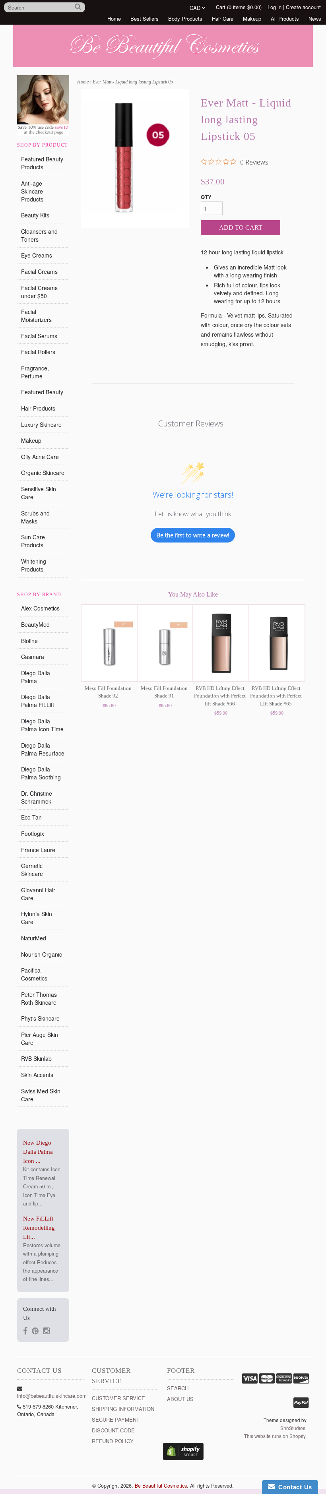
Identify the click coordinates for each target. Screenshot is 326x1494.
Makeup (252, 18)
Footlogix (32, 833)
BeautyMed (35, 624)
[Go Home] (163, 59)
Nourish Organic (41, 954)
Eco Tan (31, 817)
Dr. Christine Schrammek (36, 797)
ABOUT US (180, 1399)
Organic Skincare (42, 473)
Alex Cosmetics (40, 608)
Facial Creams (39, 271)
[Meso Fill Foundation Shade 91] (165, 643)
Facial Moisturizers (36, 316)
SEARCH (177, 1388)
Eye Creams (36, 255)
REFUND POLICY (113, 1441)
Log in (274, 7)
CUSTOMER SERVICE (118, 1398)
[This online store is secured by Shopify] (183, 1458)
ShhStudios (292, 1428)
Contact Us (293, 1487)
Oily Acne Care (40, 457)
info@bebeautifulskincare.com (52, 1395)
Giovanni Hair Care (38, 894)
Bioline (29, 641)
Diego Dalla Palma (35, 677)
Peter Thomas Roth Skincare (39, 998)
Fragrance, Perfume (35, 372)
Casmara (32, 657)
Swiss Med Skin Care (40, 1095)
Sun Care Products (33, 541)
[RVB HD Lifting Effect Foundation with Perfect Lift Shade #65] (277, 643)
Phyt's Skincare (40, 1018)
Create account (303, 7)
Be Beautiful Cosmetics (161, 1485)
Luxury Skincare (41, 424)
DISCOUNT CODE (113, 1430)
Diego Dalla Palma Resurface (42, 749)
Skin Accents (37, 1075)
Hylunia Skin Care (36, 918)
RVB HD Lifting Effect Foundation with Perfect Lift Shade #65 (276, 696)
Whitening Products (33, 565)
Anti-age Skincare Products (32, 191)
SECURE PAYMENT (116, 1419)
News (315, 18)
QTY (206, 197)
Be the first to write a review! (193, 535)
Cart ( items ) (239, 7)
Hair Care (222, 18)
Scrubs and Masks (35, 517)
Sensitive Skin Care (38, 493)
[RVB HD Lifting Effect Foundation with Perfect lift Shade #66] (221, 643)
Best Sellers (144, 18)
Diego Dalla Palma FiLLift (37, 701)
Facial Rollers (38, 352)
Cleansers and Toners (39, 235)
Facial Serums (39, 336)
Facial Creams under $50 (39, 292)
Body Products (185, 18)
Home (114, 18)
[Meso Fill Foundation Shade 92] (109, 643)
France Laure (38, 850)
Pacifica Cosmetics (34, 974)
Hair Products (38, 408)
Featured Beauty (42, 392)
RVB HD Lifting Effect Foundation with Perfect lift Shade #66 (220, 696)
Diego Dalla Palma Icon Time (42, 725)
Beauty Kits (35, 215)
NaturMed (33, 938)
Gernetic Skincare (32, 870)
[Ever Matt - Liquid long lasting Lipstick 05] (135, 158)
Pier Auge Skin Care (39, 1038)
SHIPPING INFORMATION (123, 1409)
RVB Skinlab (36, 1058)
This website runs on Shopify (274, 1436)
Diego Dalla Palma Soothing (41, 773)
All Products (285, 18)
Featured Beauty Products (42, 163)
